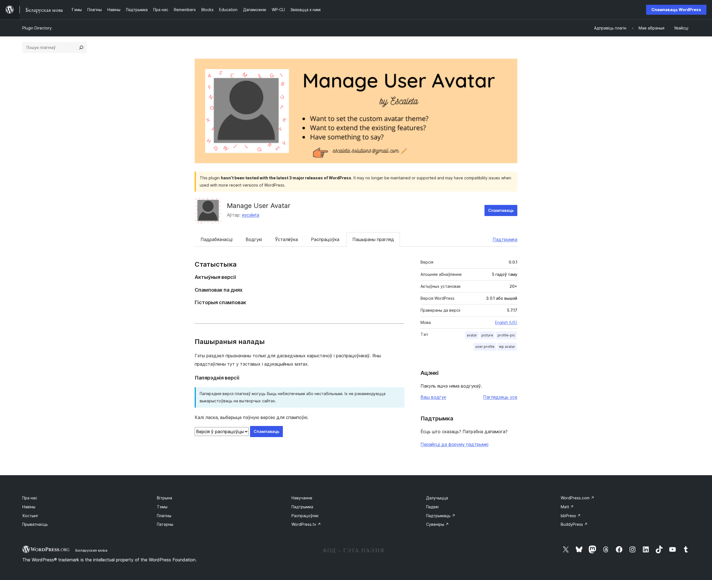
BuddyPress (574, 524)
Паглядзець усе (500, 397)
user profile (485, 346)
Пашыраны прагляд (373, 239)
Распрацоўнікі (304, 515)
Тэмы (162, 506)
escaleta (250, 215)
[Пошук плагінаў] (81, 47)
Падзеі (432, 506)
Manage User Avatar (258, 206)
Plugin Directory (37, 28)
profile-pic (506, 335)
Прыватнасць (35, 524)
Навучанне (301, 497)
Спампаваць (501, 210)
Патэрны (165, 524)
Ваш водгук (433, 397)
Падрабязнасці (217, 239)
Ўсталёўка (286, 239)
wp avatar (507, 346)
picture (487, 335)
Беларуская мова (91, 550)
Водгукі (254, 239)
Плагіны (164, 515)
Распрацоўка (325, 239)
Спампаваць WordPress (676, 9)
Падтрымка (505, 239)
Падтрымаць (440, 515)
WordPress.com (577, 497)
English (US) (506, 322)
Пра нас (29, 497)
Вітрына (164, 497)
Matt (567, 506)
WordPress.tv (306, 524)
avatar (472, 335)
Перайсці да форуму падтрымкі (454, 444)
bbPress (571, 515)
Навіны (28, 506)
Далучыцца (437, 497)
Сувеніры (437, 524)
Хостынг (30, 515)
